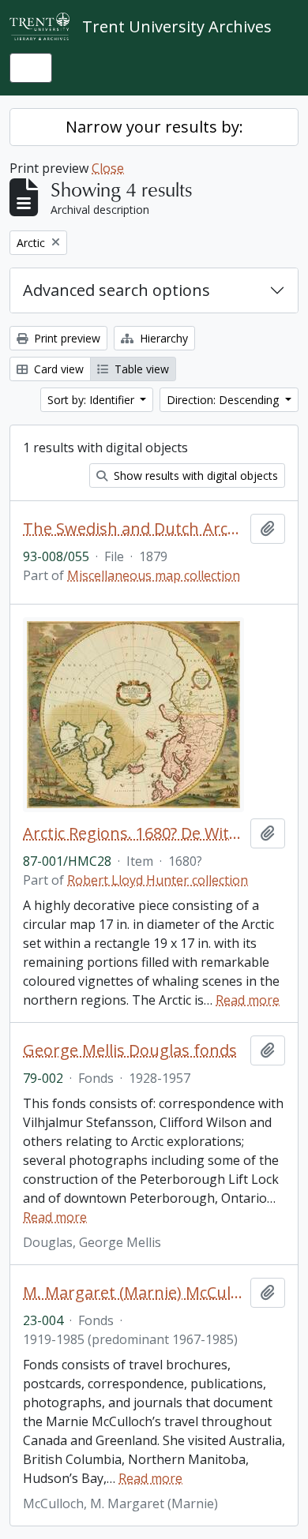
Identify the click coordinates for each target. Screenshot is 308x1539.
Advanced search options (116, 290)
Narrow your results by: (154, 126)
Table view (140, 368)
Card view (57, 368)
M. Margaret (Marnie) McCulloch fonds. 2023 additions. (133, 1292)
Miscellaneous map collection (153, 575)
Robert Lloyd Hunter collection (157, 880)
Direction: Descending (224, 399)
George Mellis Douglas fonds (130, 1050)
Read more (248, 1000)
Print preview (65, 338)
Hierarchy (162, 338)
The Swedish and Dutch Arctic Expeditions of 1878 (133, 528)
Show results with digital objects (194, 475)
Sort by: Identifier (92, 399)
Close (108, 168)
